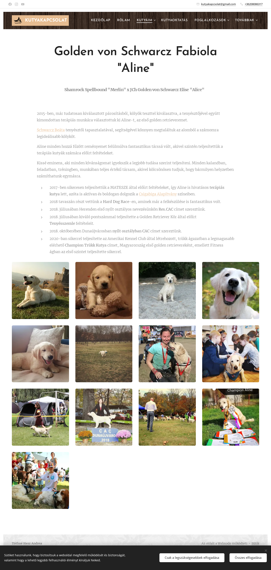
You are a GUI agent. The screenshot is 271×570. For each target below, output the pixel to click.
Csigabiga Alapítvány (158, 194)
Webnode (224, 543)
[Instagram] (16, 4)
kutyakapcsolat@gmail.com (218, 4)
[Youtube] (22, 4)
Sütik (255, 543)
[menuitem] (102, 20)
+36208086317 (254, 4)
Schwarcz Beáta (51, 130)
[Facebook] (10, 4)
